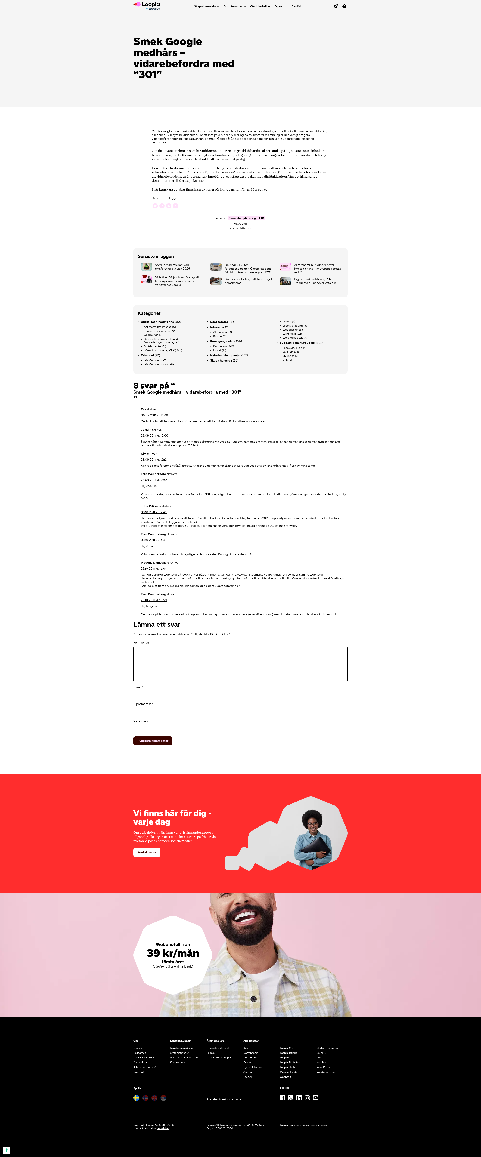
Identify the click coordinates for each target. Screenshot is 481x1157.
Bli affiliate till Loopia (219, 1057)
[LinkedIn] (162, 206)
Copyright (139, 1072)
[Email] (168, 206)
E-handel (147, 355)
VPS (285, 360)
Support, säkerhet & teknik (299, 343)
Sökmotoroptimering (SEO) (246, 218)
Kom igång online (222, 341)
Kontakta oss (146, 852)
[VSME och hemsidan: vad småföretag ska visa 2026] (148, 267)
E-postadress (143, 704)
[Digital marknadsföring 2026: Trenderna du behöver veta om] (287, 282)
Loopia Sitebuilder (293, 325)
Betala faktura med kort (184, 1057)
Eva (143, 409)
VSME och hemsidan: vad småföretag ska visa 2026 (172, 266)
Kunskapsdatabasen (182, 1048)
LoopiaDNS (286, 1048)
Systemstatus (178, 1052)
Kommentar (142, 642)
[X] (175, 206)
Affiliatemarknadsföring (158, 326)
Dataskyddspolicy (143, 1057)
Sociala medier (152, 346)
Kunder (217, 336)
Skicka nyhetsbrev (327, 1048)
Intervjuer (217, 327)
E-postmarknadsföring (157, 331)
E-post (279, 6)
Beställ (296, 6)
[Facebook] (155, 206)
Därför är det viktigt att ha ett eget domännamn (248, 281)
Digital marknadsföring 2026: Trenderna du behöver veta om (315, 281)
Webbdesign (290, 329)
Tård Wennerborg (153, 474)
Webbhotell (258, 6)
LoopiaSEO (286, 1057)
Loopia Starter (288, 1067)
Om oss (138, 1048)
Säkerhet (288, 351)
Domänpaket (251, 1057)
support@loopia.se (234, 614)
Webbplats (140, 721)
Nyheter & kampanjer (225, 355)
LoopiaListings (288, 1052)
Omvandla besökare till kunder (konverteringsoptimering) (162, 340)
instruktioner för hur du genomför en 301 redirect (231, 190)
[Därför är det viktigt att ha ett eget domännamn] (217, 282)
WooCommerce (153, 360)
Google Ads (151, 335)
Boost (246, 1048)
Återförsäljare (221, 332)
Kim (144, 453)
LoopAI (247, 1077)
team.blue (163, 1128)
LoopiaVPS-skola (292, 347)
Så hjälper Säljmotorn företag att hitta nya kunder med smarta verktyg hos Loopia (177, 281)
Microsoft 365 (288, 1072)
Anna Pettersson (242, 228)
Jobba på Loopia (143, 1067)
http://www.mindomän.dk (248, 574)
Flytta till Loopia (252, 1067)
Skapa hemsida (205, 6)
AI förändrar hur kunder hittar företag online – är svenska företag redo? (317, 268)
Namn (138, 687)
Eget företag (219, 322)
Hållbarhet (139, 1052)
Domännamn (232, 6)
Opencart (285, 1077)
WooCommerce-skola (156, 364)
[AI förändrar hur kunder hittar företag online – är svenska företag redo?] (287, 267)
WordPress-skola (293, 337)
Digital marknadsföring (157, 322)
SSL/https (288, 356)
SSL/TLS (321, 1052)
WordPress (289, 333)
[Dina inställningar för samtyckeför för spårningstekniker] (6, 1150)
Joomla (287, 321)
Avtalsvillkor (140, 1062)
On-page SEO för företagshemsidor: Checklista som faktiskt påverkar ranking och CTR (248, 268)
